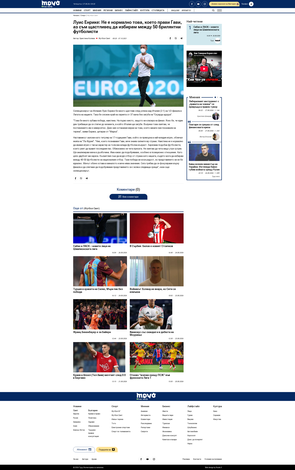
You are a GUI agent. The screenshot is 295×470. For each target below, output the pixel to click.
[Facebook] (192, 4)
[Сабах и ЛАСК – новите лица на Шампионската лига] (100, 228)
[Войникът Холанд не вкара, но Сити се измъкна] (157, 271)
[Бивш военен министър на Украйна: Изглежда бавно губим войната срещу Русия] (204, 152)
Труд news (216, 176)
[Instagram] (205, 4)
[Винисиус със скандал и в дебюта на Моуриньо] (157, 314)
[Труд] (146, 396)
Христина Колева (87, 38)
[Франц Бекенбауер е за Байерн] (100, 314)
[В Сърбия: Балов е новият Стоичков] (157, 228)
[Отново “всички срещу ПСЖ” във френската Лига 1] (157, 357)
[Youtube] (198, 4)
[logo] (50, 4)
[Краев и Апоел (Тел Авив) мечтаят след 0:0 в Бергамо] (100, 357)
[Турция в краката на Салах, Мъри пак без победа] (100, 271)
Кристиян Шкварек (204, 116)
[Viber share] (175, 38)
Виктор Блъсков (205, 137)
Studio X (219, 467)
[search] (213, 10)
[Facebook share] (170, 38)
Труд (212, 40)
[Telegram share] (181, 38)
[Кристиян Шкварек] (216, 116)
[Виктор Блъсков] (216, 136)
